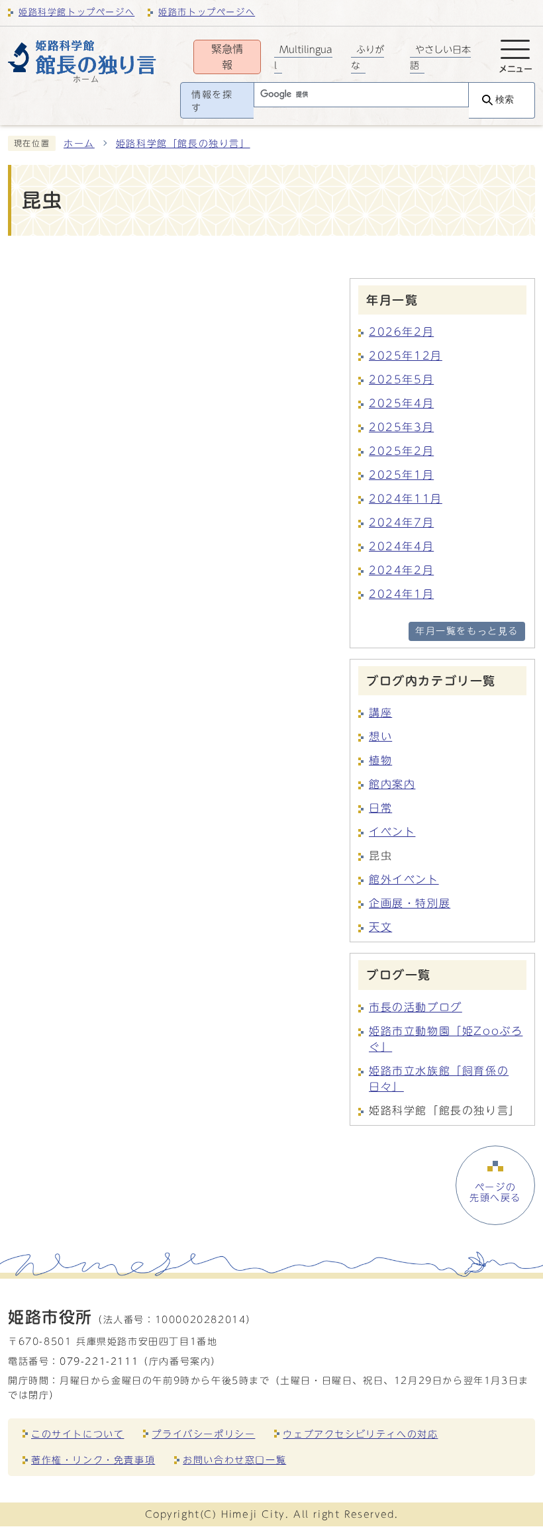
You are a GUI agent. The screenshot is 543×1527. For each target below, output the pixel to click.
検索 (504, 100)
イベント (392, 831)
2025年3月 (401, 427)
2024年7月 (401, 522)
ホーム (79, 143)
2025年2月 (401, 451)
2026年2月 (401, 331)
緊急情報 (227, 57)
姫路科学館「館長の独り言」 (183, 143)
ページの (495, 1193)
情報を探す (211, 101)
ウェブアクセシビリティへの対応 (360, 1434)
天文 (380, 927)
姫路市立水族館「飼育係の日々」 (439, 1078)
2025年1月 (401, 474)
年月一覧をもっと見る (466, 631)
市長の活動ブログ (415, 1007)
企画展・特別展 (409, 903)
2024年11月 (405, 498)
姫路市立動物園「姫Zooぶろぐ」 (445, 1039)
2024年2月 (401, 570)
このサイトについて (77, 1434)
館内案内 (392, 784)
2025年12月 (405, 355)
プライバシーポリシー (203, 1434)
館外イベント (404, 879)
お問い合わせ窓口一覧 (234, 1460)
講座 (380, 712)
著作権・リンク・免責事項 (93, 1460)
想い (380, 736)
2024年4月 (401, 546)
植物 (380, 760)
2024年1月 (401, 594)
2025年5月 (401, 379)
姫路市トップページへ (206, 12)
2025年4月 (401, 403)
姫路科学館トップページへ (76, 12)
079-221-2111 (99, 1361)
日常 (380, 808)
